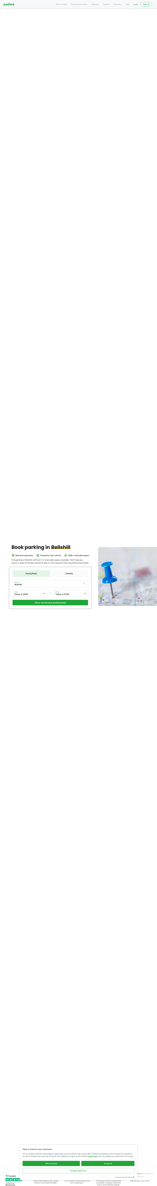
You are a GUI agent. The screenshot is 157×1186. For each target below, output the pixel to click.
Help (128, 4)
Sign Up (146, 4)
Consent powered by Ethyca (123, 1177)
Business (95, 4)
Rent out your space (79, 4)
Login (135, 4)
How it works (61, 4)
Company (117, 4)
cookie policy (93, 1156)
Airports (106, 4)
